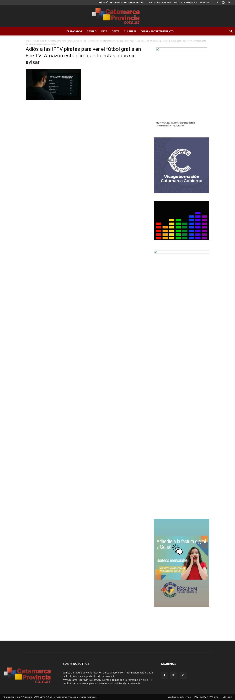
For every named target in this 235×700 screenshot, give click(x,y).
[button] (231, 31)
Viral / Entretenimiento (157, 31)
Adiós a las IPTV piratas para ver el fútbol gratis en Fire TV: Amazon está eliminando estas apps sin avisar (84, 40)
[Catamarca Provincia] (117, 16)
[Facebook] (217, 2)
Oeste (115, 31)
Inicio (28, 40)
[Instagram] (223, 2)
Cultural (130, 31)
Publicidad (205, 2)
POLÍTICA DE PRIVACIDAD (185, 2)
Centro (92, 31)
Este (104, 31)
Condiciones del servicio (160, 2)
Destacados (74, 31)
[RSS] (229, 2)
